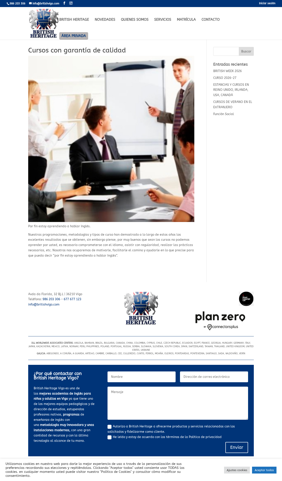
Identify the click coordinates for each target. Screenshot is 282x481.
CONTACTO (211, 20)
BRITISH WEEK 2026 (227, 71)
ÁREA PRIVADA (73, 36)
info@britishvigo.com (43, 304)
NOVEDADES (105, 20)
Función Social (223, 114)
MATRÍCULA (186, 20)
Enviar (236, 447)
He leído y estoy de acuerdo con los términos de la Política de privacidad (167, 437)
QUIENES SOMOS (134, 20)
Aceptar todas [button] (264, 470)
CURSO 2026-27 (224, 78)
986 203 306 (51, 299)
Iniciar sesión (267, 3)
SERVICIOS (162, 20)
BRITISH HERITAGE (74, 20)
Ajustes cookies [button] (237, 470)
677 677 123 (72, 299)
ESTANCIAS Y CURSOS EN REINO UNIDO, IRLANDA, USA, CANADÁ (231, 90)
